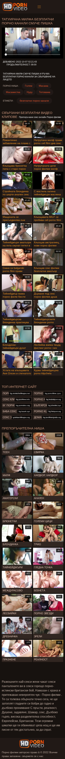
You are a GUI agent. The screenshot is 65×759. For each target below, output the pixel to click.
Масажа (43, 85)
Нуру (29, 92)
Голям (28, 85)
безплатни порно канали (34, 100)
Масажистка (13, 92)
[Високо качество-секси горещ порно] (15, 7)
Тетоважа (44, 92)
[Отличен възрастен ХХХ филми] (32, 744)
